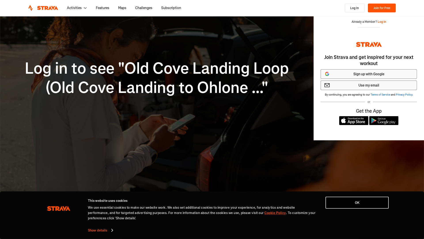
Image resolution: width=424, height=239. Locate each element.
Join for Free (381, 8)
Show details (97, 230)
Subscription (171, 8)
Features (102, 8)
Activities (74, 8)
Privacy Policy (404, 94)
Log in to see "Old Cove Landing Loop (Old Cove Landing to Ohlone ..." (157, 78)
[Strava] (43, 8)
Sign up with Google (368, 74)
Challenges (143, 8)
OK (357, 202)
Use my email (368, 85)
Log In (354, 8)
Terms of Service (380, 94)
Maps (122, 8)
